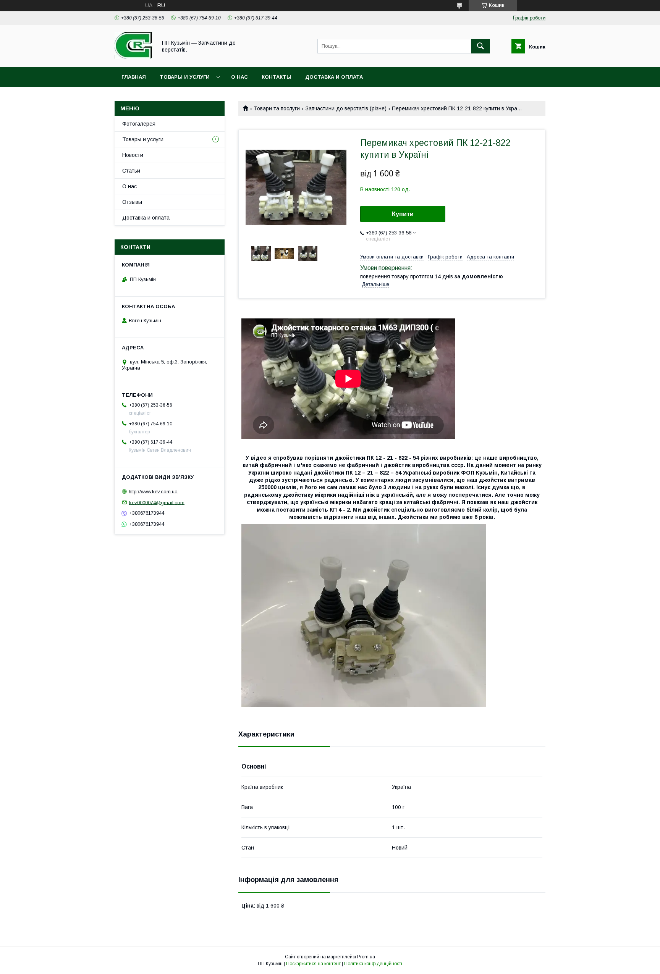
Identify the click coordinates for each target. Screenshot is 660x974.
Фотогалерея (138, 124)
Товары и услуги (185, 77)
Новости (132, 155)
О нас (239, 77)
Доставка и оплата (334, 77)
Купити (403, 214)
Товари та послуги (277, 108)
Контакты (276, 77)
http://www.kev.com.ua (153, 491)
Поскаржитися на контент (313, 963)
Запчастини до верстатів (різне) (346, 108)
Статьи (131, 171)
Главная (133, 77)
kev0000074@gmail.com (156, 502)
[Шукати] (480, 46)
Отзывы (132, 202)
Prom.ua (366, 956)
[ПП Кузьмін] (134, 57)
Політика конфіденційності (373, 963)
